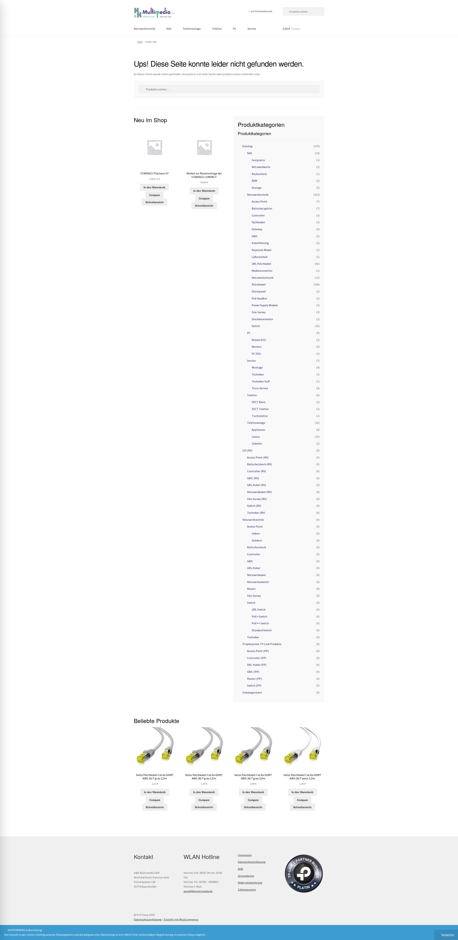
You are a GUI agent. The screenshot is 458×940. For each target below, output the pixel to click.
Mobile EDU (259, 340)
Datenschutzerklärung (251, 862)
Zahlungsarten (247, 889)
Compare (154, 195)
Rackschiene (259, 174)
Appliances (258, 429)
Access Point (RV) (257, 457)
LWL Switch (258, 609)
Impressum (245, 855)
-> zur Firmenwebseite (260, 11)
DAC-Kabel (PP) (256, 664)
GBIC (255, 236)
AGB (240, 869)
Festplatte (258, 160)
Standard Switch (262, 630)
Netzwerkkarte (261, 167)
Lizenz (256, 436)
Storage (257, 187)
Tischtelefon (260, 416)
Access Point (259, 201)
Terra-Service (260, 388)
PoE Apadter (259, 298)
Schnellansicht (154, 202)
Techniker (258, 374)
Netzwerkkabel (256, 575)
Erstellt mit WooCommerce (181, 919)
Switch (256, 326)
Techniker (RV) (256, 512)
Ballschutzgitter (262, 208)
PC (234, 28)
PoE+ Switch (259, 616)
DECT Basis (258, 402)
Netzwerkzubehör (258, 582)
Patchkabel (259, 284)
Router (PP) (254, 678)
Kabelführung (260, 243)
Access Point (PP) (258, 651)
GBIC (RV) (253, 478)
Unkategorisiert (252, 692)
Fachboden (258, 222)
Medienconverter (262, 270)
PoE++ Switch (260, 623)
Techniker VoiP (261, 381)
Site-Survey (258, 312)
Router (251, 588)
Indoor (256, 533)
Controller (258, 215)
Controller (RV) (256, 471)
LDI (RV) (247, 450)
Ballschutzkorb (256, 547)
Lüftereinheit (260, 257)
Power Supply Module (265, 305)
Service (252, 28)
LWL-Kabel (253, 568)
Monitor (257, 346)
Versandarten (246, 876)
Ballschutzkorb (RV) (259, 464)
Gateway (257, 229)
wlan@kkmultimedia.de (198, 891)
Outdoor (257, 540)
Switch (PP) (254, 685)
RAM (254, 180)
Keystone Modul (261, 250)
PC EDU (256, 353)
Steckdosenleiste (262, 319)
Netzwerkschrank (262, 277)
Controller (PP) (256, 658)
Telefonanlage (192, 28)
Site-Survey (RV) (257, 499)
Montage (257, 367)
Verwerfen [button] (447, 934)
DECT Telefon (260, 409)
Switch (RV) (254, 505)
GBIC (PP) (253, 671)
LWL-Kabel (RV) (256, 485)
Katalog (247, 146)
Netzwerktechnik (144, 28)
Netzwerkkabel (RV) (259, 492)
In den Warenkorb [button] (154, 187)
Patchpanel (259, 291)
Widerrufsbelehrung (250, 882)
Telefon (217, 28)
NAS (168, 28)
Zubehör (257, 443)
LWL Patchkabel (261, 263)
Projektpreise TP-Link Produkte (261, 644)
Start (140, 41)
